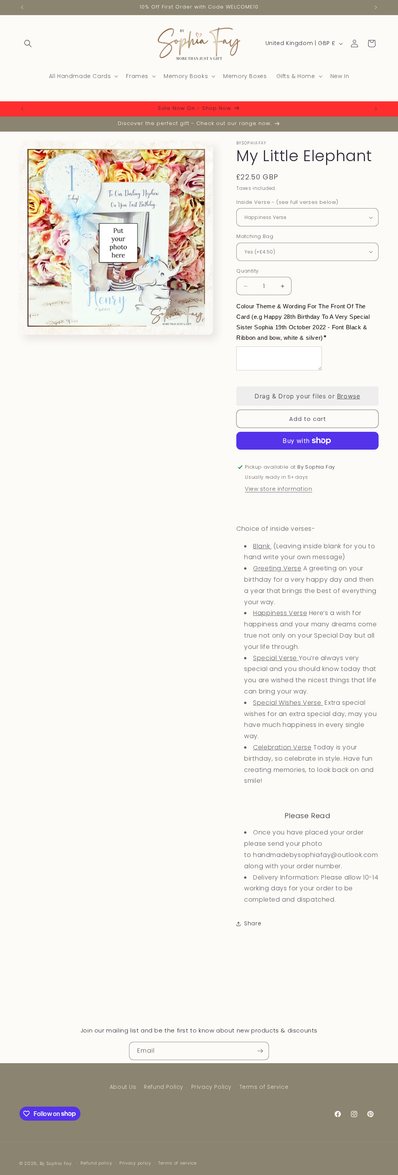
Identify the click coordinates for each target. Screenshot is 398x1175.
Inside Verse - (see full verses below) (287, 202)
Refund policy (96, 1163)
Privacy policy (135, 1163)
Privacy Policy (211, 1087)
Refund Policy (163, 1087)
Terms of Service (264, 1087)
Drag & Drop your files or (307, 396)
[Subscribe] (260, 1051)
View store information (278, 489)
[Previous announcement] (22, 7)
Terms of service (177, 1163)
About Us (123, 1087)
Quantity (247, 271)
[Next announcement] (375, 7)
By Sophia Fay (56, 1163)
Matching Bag (254, 236)
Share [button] (252, 923)
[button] (28, 43)
